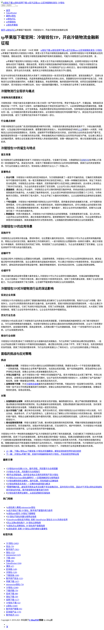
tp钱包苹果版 (12, 25)
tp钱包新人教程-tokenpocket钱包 (21, 507)
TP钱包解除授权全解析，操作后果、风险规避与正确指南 (32, 481)
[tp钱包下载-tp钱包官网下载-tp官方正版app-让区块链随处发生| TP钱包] (32, 3)
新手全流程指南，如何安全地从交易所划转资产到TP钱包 (32, 475)
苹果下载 (12, 581)
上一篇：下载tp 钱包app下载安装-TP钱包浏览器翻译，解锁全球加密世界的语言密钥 (43, 451)
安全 (10, 546)
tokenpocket (13, 555)
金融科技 (85, 160)
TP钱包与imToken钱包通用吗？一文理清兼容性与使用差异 (33, 478)
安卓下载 (12, 594)
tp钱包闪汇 (11, 19)
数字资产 (12, 549)
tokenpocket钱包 (15, 584)
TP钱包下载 (13, 603)
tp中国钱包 (11, 22)
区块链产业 (13, 612)
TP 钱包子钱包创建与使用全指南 (21, 517)
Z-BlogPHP (34, 620)
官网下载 (12, 600)
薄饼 (10, 566)
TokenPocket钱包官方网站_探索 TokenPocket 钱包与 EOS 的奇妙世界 (37, 520)
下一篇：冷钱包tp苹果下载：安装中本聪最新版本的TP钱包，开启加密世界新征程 (42, 454)
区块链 (11, 569)
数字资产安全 (14, 578)
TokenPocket (11, 13)
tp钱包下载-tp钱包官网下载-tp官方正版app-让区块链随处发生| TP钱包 (71, 50)
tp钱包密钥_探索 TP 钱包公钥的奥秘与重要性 (27, 529)
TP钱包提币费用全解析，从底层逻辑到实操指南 (28, 493)
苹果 (10, 561)
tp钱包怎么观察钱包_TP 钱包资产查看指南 (26, 526)
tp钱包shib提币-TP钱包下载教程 (21, 513)
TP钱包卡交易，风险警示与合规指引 (23, 472)
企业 (80, 129)
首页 (8, 10)
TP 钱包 (12, 543)
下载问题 (12, 591)
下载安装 (12, 575)
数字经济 (12, 615)
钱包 (10, 552)
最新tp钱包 (11, 16)
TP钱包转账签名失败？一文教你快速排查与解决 (28, 484)
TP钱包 (12, 587)
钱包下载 (12, 597)
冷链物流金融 (32, 384)
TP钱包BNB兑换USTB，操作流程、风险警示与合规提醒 (32, 469)
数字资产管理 (14, 609)
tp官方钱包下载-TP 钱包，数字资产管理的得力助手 (30, 510)
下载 (10, 558)
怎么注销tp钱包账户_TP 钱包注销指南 (24, 523)
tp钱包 (12, 606)
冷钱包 (11, 572)
